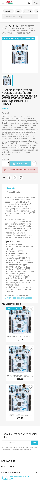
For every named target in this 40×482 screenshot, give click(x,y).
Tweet (15, 177)
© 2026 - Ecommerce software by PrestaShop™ (15, 478)
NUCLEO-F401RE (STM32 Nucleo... (20, 376)
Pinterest (21, 177)
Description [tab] (12, 188)
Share (9, 177)
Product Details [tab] (13, 192)
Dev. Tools (27, 11)
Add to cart (21, 163)
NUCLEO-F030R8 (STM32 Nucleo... (20, 337)
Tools (18, 11)
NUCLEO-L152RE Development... (20, 415)
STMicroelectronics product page (18, 298)
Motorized (8, 11)
